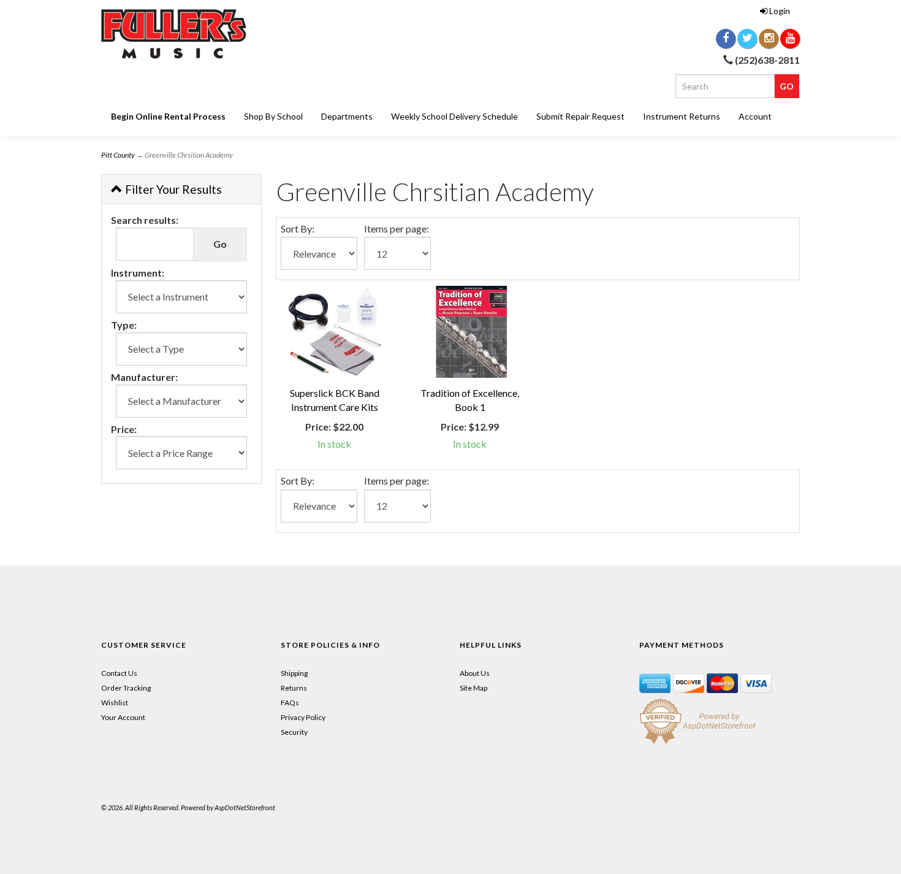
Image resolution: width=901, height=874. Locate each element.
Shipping (294, 673)
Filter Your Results (172, 189)
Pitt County (118, 154)
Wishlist (114, 702)
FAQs (290, 702)
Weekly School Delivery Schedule (454, 116)
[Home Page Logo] (211, 34)
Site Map (473, 687)
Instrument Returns (681, 116)
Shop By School (273, 116)
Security (294, 732)
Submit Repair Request (580, 116)
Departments (347, 116)
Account (755, 116)
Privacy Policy (303, 717)
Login (779, 11)
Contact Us (119, 673)
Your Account (123, 717)
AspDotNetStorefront (245, 807)
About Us (475, 673)
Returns (294, 687)
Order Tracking (126, 687)
